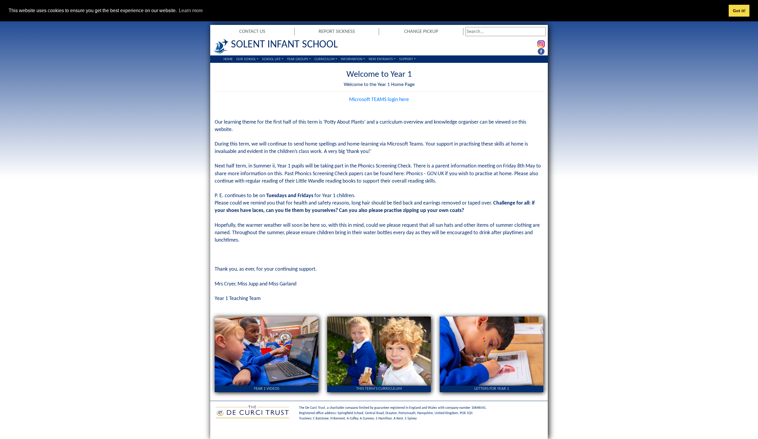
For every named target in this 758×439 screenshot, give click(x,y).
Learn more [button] (191, 10)
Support (406, 59)
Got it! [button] (739, 10)
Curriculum (324, 59)
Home (228, 59)
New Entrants (381, 59)
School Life (271, 59)
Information (351, 59)
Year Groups (297, 59)
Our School (246, 59)
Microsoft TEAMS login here (379, 100)
